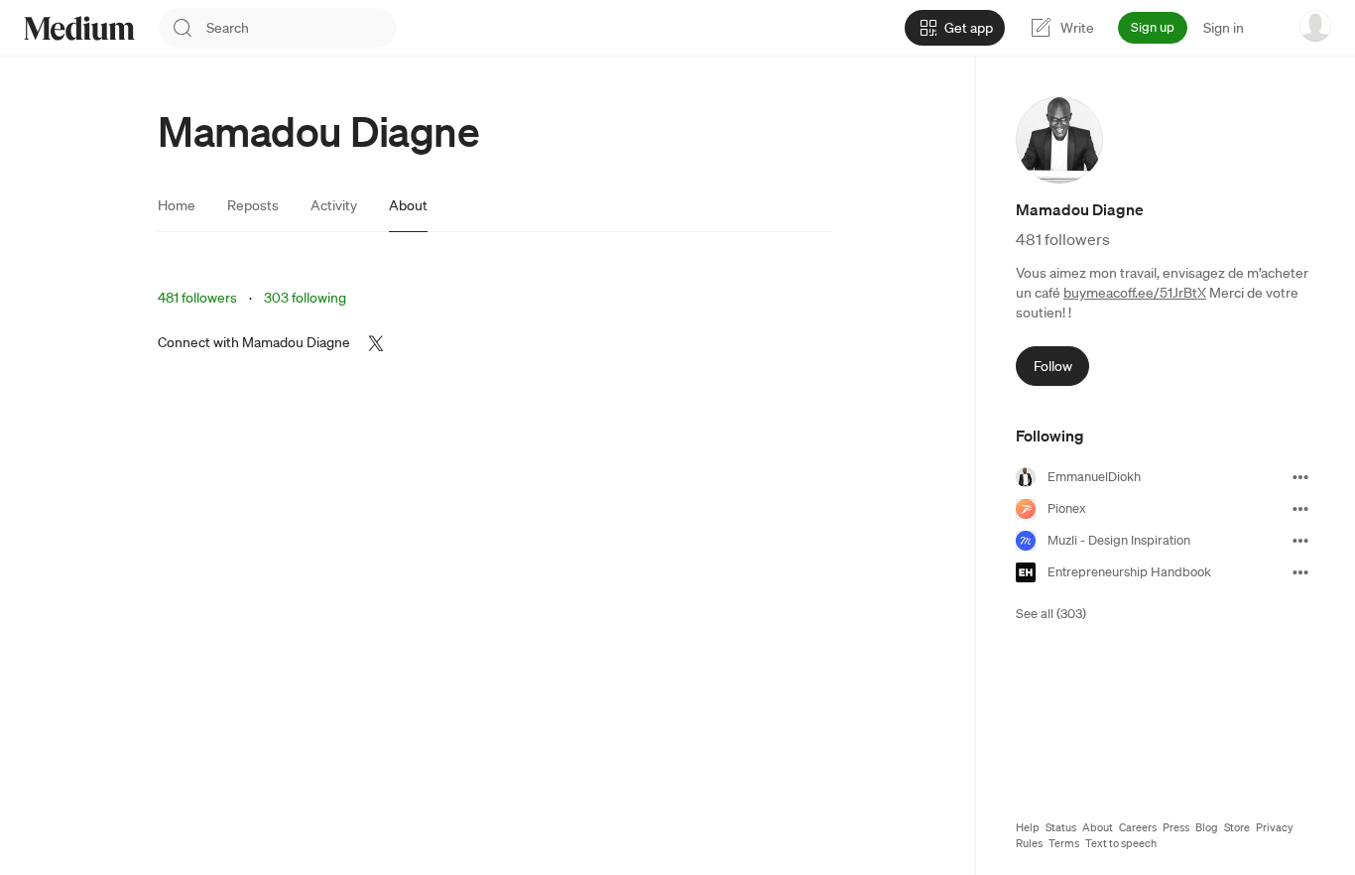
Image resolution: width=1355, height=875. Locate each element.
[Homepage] (79, 28)
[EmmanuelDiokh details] (1300, 477)
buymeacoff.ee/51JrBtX (1134, 293)
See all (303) (1051, 613)
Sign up (1152, 27)
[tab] (176, 205)
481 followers (197, 298)
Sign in (1223, 28)
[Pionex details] (1300, 509)
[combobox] (301, 28)
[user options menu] (1315, 26)
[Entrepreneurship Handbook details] (1300, 572)
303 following (305, 298)
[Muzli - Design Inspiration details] (1300, 541)
